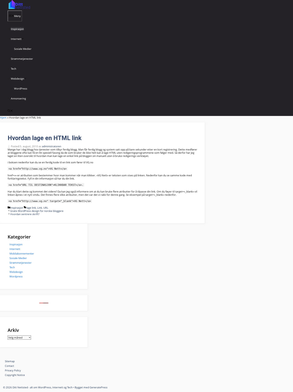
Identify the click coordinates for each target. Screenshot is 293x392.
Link (39, 207)
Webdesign (17, 78)
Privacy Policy (13, 370)
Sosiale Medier (22, 49)
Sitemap (10, 361)
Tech (13, 68)
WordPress (20, 88)
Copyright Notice (15, 375)
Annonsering (18, 98)
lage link (31, 207)
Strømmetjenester (22, 58)
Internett (16, 39)
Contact (9, 366)
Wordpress (16, 276)
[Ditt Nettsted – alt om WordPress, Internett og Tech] (19, 9)
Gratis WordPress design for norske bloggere (36, 211)
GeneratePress (98, 387)
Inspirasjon (17, 29)
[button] (10, 111)
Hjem (3, 117)
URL (45, 207)
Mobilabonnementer (21, 253)
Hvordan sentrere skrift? (24, 214)
